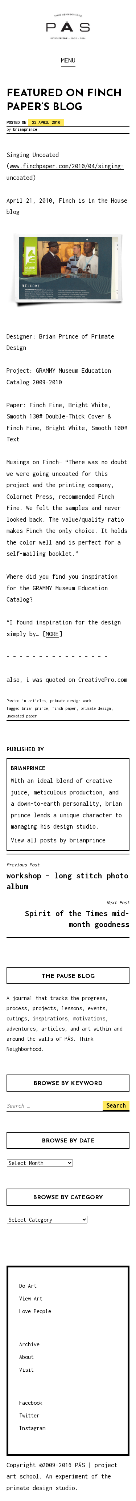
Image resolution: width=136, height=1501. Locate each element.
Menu (68, 60)
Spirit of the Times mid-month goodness (77, 914)
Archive (29, 1344)
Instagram (32, 1428)
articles (37, 701)
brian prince (35, 708)
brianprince (25, 129)
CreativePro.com (102, 679)
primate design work (70, 701)
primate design (96, 708)
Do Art (28, 1286)
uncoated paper (22, 716)
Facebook (30, 1403)
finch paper (64, 708)
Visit (26, 1370)
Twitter (29, 1415)
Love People (35, 1311)
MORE (52, 634)
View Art (30, 1298)
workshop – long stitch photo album (67, 876)
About (26, 1357)
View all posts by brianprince (58, 840)
